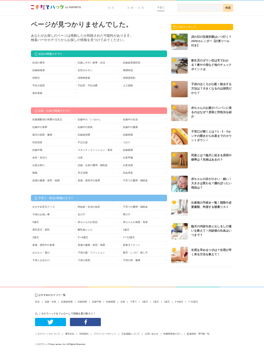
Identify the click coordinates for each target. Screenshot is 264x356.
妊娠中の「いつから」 (90, 119)
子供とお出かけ (41, 260)
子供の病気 (84, 260)
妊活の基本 (38, 62)
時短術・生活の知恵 (89, 206)
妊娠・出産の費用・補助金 (92, 165)
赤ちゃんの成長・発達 (135, 222)
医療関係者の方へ (173, 334)
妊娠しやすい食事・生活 (91, 62)
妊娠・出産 (136, 7)
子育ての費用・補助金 (135, 180)
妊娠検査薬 (38, 70)
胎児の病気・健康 (42, 134)
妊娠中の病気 (85, 127)
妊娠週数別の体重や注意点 (47, 119)
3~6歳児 (179, 301)
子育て (161, 7)
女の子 (81, 214)
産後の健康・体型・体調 (46, 180)
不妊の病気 (38, 85)
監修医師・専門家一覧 (198, 334)
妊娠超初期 (84, 134)
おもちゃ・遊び (41, 252)
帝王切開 (83, 172)
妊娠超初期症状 (131, 62)
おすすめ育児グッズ (43, 206)
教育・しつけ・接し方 (135, 252)
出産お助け (38, 165)
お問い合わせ (151, 334)
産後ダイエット (131, 245)
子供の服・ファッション (91, 252)
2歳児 (35, 237)
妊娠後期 (128, 150)
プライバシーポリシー (105, 334)
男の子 (126, 214)
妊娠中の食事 (39, 127)
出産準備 (128, 157)
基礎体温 (128, 70)
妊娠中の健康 (130, 127)
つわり (126, 142)
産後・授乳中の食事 (89, 180)
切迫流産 (37, 142)
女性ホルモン (85, 70)
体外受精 (37, 93)
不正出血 (83, 142)
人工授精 (128, 85)
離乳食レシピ (85, 229)
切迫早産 (128, 172)
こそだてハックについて (47, 334)
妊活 (111, 7)
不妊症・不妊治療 (88, 85)
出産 (80, 157)
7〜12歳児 (129, 237)
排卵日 (36, 77)
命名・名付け (39, 157)
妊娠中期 (37, 150)
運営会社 (69, 334)
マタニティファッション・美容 (95, 150)
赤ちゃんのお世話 (88, 222)
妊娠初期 (128, 134)
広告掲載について (130, 334)
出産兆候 (128, 165)
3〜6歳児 (83, 237)
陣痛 (34, 172)
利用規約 (83, 334)
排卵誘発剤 (129, 77)
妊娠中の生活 (130, 119)
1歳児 (126, 229)
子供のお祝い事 (41, 214)
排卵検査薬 (84, 77)
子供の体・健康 (131, 260)
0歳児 (35, 222)
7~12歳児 (193, 301)
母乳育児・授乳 (41, 229)
